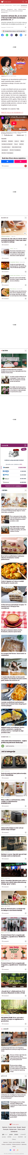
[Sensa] (9, 1137)
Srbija (22, 141)
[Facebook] (7, 161)
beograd (4, 141)
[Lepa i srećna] (4, 1137)
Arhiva (14, 1146)
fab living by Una (16, 147)
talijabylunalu (6, 147)
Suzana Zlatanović (7, 144)
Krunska (10, 141)
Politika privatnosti (16, 1144)
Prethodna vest (8, 135)
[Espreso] (16, 1134)
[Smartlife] (20, 1137)
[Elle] (14, 1137)
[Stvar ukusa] (5, 2)
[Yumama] (23, 1134)
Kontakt (23, 1142)
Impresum (5, 1142)
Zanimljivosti (10, 9)
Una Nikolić (5, 150)
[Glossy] (14, 1139)
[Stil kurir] (25, 1137)
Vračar (21, 144)
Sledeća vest (20, 135)
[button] (25, 27)
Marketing (24, 1144)
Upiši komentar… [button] (10, 746)
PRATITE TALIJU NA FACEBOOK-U (11, 112)
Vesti (15, 9)
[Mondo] (4, 1134)
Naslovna (3, 9)
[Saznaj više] (25, 350)
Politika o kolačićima (6, 1144)
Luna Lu (17, 141)
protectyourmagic (15, 150)
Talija (16, 144)
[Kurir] (11, 1134)
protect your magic (7, 153)
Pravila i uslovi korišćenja (14, 1142)
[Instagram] (20, 161)
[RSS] (17, 1150)
